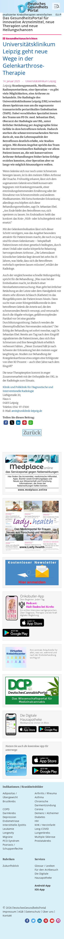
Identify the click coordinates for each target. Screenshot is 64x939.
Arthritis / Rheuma (46, 793)
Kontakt (7, 915)
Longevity (8, 832)
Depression (9, 817)
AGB (20, 911)
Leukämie (8, 828)
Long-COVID (42, 828)
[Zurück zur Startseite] (32, 6)
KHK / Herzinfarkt (45, 825)
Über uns (48, 911)
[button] (6, 422)
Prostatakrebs (43, 840)
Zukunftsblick (11, 865)
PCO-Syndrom (11, 840)
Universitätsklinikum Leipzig (40, 81)
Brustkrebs (9, 801)
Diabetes (40, 817)
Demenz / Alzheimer (47, 813)
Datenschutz (32, 911)
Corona (39, 809)
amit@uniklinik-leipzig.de (27, 410)
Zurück (32, 432)
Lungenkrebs (42, 832)
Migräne (8, 837)
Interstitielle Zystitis (14, 825)
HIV (37, 821)
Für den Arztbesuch (46, 869)
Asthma (39, 797)
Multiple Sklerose (45, 837)
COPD (6, 809)
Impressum (9, 911)
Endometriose (11, 821)
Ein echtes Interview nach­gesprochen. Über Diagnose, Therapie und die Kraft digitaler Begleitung (38, 613)
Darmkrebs (9, 813)
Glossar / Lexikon (45, 865)
